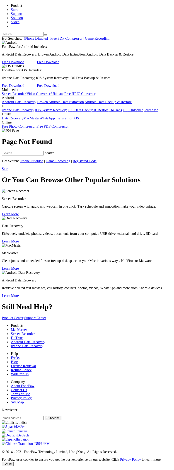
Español (23, 439)
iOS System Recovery (51, 110)
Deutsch (23, 435)
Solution (17, 18)
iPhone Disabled (36, 38)
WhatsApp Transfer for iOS (59, 118)
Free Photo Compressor (19, 126)
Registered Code (85, 161)
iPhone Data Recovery (18, 110)
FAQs (15, 358)
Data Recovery (12, 118)
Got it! (8, 464)
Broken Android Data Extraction (60, 102)
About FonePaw (22, 386)
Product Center (12, 318)
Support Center (35, 318)
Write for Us (20, 374)
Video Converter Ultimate (45, 94)
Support (16, 14)
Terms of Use (20, 394)
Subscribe (53, 418)
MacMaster (31, 118)
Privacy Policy (21, 398)
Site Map (17, 402)
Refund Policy (21, 370)
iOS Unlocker (133, 110)
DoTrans (115, 110)
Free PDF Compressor (66, 38)
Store (14, 10)
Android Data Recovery (19, 102)
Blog (14, 362)
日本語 (19, 427)
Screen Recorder (14, 94)
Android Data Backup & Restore (108, 102)
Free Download (13, 62)
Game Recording (97, 38)
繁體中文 (42, 444)
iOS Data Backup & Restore (88, 110)
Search (49, 153)
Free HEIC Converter (79, 94)
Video (15, 22)
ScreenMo (151, 110)
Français (21, 431)
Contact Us (19, 390)
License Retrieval (23, 366)
